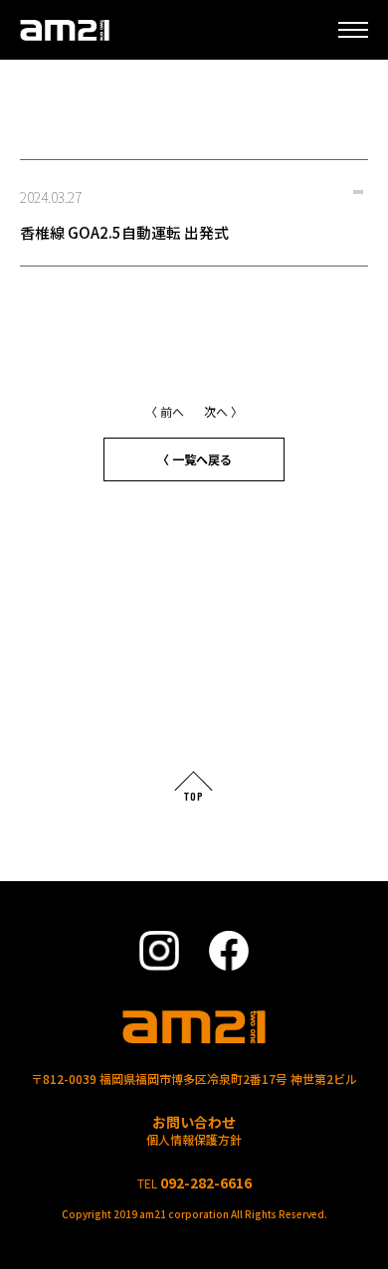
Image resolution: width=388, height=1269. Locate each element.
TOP (194, 796)
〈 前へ (164, 411)
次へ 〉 (223, 411)
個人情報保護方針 (194, 1139)
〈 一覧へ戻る (194, 459)
